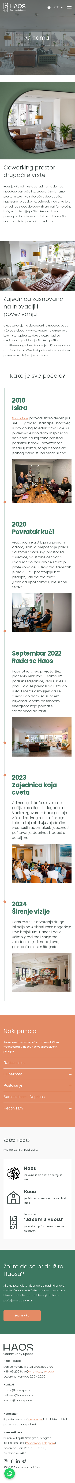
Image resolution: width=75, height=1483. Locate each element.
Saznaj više (22, 1316)
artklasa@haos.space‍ (18, 1395)
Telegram (50, 1372)
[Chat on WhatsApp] (9, 1473)
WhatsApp (35, 1372)
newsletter (35, 1419)
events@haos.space (17, 1400)
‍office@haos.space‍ (17, 1390)
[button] (55, 7)
